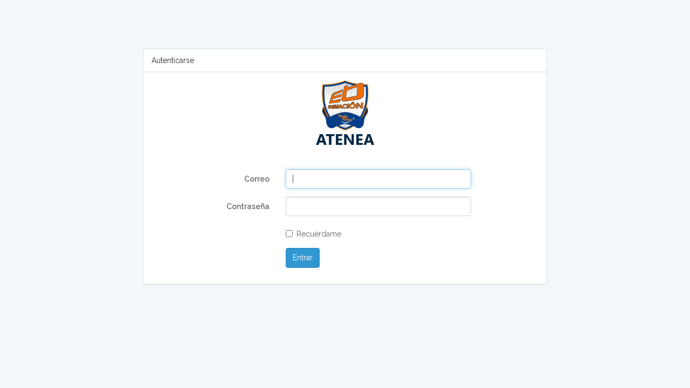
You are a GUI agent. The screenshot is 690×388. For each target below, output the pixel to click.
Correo (257, 179)
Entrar (303, 257)
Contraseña (248, 206)
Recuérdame (318, 234)
